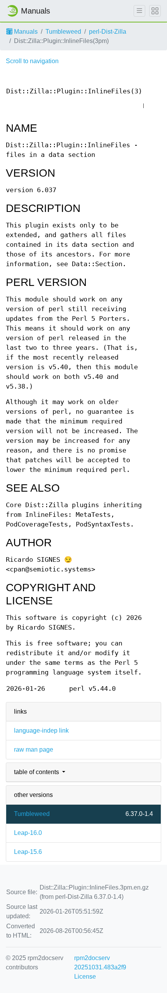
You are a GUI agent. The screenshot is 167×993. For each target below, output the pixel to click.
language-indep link (41, 730)
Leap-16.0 (28, 833)
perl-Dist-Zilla (107, 31)
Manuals (25, 31)
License (85, 976)
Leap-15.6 (28, 851)
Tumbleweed (63, 31)
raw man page (33, 749)
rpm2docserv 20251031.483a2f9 (100, 963)
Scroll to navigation (32, 61)
